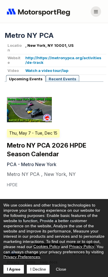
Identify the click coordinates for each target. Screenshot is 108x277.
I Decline (38, 269)
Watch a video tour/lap (46, 70)
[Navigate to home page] (40, 11)
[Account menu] (96, 11)
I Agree (13, 269)
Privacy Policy (81, 246)
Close (61, 269)
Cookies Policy (46, 246)
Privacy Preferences (21, 256)
